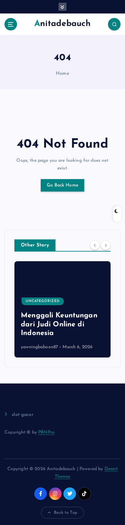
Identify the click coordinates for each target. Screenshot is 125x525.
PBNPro (46, 432)
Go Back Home (62, 185)
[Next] (106, 245)
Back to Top (65, 513)
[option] (62, 309)
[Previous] (95, 245)
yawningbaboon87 (39, 347)
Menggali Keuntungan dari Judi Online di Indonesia (59, 324)
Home (62, 73)
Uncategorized (43, 301)
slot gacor (22, 414)
